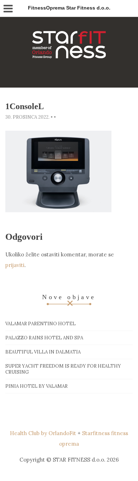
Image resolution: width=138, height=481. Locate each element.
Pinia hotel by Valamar (36, 386)
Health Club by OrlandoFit (43, 433)
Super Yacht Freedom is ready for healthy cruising (63, 369)
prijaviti (14, 265)
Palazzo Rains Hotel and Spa (44, 338)
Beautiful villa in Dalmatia (43, 352)
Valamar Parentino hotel (40, 324)
